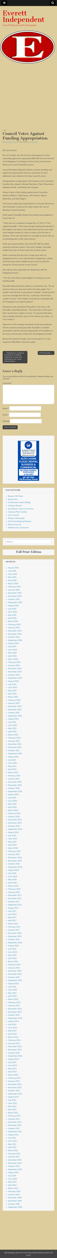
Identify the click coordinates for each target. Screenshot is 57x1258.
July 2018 (12, 873)
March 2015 (13, 999)
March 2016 (13, 961)
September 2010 (15, 1169)
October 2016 (14, 939)
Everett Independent (24, 16)
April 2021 (12, 769)
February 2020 (14, 813)
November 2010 (15, 1163)
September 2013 (15, 1056)
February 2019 (14, 851)
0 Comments (33, 142)
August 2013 (13, 1059)
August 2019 (13, 832)
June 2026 (12, 574)
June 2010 (12, 1179)
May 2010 (12, 1182)
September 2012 (15, 1094)
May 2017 (12, 917)
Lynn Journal (13, 515)
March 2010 (13, 1188)
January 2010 (14, 1194)
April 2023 (12, 694)
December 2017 (15, 895)
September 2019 (15, 829)
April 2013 (12, 1072)
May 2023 (12, 691)
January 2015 (14, 1005)
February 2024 (14, 662)
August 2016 (13, 946)
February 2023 (14, 700)
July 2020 (12, 798)
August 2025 (13, 605)
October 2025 (14, 599)
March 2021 (13, 772)
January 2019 (14, 854)
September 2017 (15, 905)
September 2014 (15, 1018)
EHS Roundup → (46, 353)
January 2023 (14, 703)
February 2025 (14, 624)
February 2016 (14, 964)
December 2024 (15, 631)
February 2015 (14, 1002)
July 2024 (12, 646)
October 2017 (14, 902)
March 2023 (13, 697)
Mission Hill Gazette (16, 518)
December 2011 (14, 1122)
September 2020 (15, 791)
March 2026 (13, 583)
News (5, 130)
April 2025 (12, 618)
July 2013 (12, 1062)
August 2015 (13, 983)
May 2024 (12, 653)
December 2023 (15, 668)
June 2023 (12, 687)
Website (6, 421)
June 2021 (12, 763)
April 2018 (12, 883)
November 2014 (15, 1012)
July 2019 (12, 835)
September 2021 (15, 753)
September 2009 (15, 1207)
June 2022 (12, 725)
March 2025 (13, 621)
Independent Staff (11, 142)
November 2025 (15, 596)
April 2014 (12, 1034)
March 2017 (13, 924)
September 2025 (15, 602)
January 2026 (14, 590)
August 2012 (13, 1097)
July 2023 (12, 684)
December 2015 (15, 971)
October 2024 (14, 637)
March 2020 (13, 810)
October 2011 (13, 1128)
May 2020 (12, 804)
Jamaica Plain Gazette (17, 512)
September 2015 (15, 980)
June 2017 (12, 914)
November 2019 (15, 823)
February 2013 (14, 1078)
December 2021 (15, 744)
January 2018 (14, 892)
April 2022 (12, 731)
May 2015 (12, 993)
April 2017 (12, 920)
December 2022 (15, 706)
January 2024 (14, 665)
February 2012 (14, 1116)
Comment (7, 383)
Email (5, 415)
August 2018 (13, 870)
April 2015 (12, 996)
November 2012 (15, 1087)
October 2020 (14, 788)
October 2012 (14, 1090)
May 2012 (12, 1106)
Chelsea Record (15, 505)
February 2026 (14, 587)
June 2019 (12, 839)
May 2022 (12, 728)
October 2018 (14, 864)
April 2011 (12, 1147)
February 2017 (14, 927)
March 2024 (13, 659)
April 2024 (12, 656)
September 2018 (15, 867)
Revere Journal (14, 524)
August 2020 (13, 794)
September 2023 (15, 678)
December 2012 (15, 1084)
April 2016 (12, 958)
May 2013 (12, 1068)
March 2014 (13, 1037)
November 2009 (15, 1201)
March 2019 (13, 848)
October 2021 (14, 750)
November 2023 (15, 672)
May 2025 (12, 615)
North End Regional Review (19, 521)
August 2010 (13, 1172)
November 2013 (15, 1050)
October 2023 (14, 675)
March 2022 (13, 735)
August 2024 (13, 643)
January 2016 (14, 968)
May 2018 (12, 879)
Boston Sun (13, 499)
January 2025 (14, 627)
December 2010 (15, 1160)
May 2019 (12, 842)
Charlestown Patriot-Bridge (19, 502)
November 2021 (15, 747)
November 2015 (15, 974)
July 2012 (12, 1100)
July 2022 (12, 722)
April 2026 (12, 580)
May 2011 (12, 1144)
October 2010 (14, 1166)
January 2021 (14, 779)
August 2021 (13, 757)
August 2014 (13, 1021)
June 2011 (12, 1141)
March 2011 (13, 1150)
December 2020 (15, 782)
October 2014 (14, 1015)
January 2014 (14, 1043)
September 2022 (15, 716)
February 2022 (14, 738)
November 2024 (15, 634)
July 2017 (12, 911)
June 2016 (12, 952)
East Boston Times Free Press (21, 509)
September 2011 (15, 1131)
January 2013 (14, 1081)
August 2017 (13, 908)
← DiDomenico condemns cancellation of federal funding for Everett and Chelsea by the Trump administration (14, 357)
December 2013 (15, 1046)
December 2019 (15, 820)
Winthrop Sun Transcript (18, 527)
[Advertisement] (28, 97)
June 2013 (12, 1065)
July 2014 (12, 1024)
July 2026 (12, 571)
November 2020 (15, 785)
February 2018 (14, 889)
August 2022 (13, 719)
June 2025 (12, 612)
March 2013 (13, 1075)
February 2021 (14, 776)
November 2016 (15, 936)
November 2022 (15, 709)
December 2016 (15, 933)
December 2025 (15, 593)
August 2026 (13, 568)
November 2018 (15, 861)
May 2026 (12, 577)
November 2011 (14, 1125)
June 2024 (12, 650)
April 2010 (12, 1185)
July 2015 (12, 987)
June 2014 (12, 1028)
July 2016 (12, 949)
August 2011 (13, 1135)
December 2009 (15, 1198)
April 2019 (12, 845)
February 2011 (14, 1154)
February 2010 (14, 1191)
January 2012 (14, 1119)
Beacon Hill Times (15, 496)
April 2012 (12, 1109)
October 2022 (14, 713)
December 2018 (15, 857)
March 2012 (13, 1113)
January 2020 (14, 817)
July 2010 (12, 1176)
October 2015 (14, 977)
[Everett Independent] (28, 35)
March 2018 (13, 886)
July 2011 (12, 1138)
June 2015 (12, 990)
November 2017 (15, 898)
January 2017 (14, 930)
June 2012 (12, 1103)
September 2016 (15, 943)
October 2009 (14, 1204)
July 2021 (12, 760)
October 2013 (14, 1053)
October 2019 (14, 826)
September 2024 (15, 640)
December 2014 (15, 1009)
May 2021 (12, 766)
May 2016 (12, 955)
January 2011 (13, 1157)
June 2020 (12, 801)
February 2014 (14, 1040)
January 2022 (14, 741)
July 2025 (12, 609)
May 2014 (12, 1031)
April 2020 (12, 807)
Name (6, 408)
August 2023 (13, 681)
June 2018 (12, 876)
